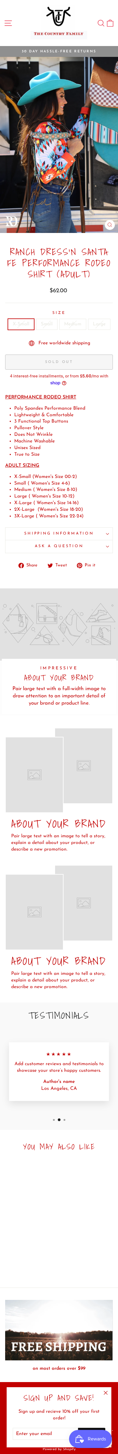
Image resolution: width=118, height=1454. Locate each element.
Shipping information (58, 533)
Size (58, 313)
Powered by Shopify (59, 1449)
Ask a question (59, 546)
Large (99, 324)
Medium (72, 324)
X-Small (21, 324)
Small (47, 324)
